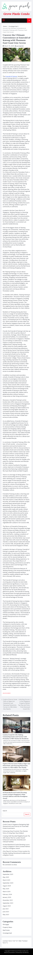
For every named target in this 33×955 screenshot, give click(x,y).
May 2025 (6, 877)
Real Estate (6, 930)
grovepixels (20, 46)
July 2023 (5, 909)
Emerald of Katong (11, 76)
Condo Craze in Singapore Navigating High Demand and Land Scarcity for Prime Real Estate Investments (16, 826)
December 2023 (8, 900)
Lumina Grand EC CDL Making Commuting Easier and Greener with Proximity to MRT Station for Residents (15, 736)
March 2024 (6, 892)
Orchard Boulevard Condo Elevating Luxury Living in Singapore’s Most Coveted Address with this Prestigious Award (16, 846)
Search (5, 811)
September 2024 (8, 883)
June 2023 (6, 912)
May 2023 (6, 915)
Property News (7, 927)
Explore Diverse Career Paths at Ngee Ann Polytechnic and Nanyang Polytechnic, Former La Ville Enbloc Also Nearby (16, 765)
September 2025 (8, 874)
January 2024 (7, 897)
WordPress (26, 952)
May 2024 (6, 889)
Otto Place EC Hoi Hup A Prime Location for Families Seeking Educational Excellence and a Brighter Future (16, 853)
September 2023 (8, 903)
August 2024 (7, 886)
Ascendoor (12, 952)
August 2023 (7, 906)
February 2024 (7, 894)
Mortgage (6, 924)
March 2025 (6, 880)
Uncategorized (7, 693)
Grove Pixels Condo (16, 13)
